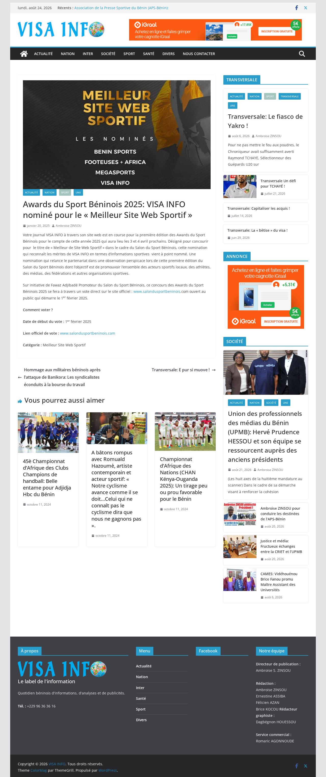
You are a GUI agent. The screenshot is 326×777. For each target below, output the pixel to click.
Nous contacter (199, 53)
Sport (129, 53)
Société (108, 53)
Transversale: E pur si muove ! (181, 370)
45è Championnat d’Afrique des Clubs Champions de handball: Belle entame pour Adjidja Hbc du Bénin (47, 478)
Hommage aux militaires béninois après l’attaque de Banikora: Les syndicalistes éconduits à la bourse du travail (62, 377)
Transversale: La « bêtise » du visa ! (257, 230)
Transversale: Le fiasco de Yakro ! (265, 121)
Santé (148, 53)
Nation (68, 53)
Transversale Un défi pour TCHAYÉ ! (278, 183)
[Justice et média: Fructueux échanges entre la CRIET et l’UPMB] (239, 550)
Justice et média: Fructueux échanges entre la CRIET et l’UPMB (281, 546)
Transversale (290, 96)
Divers (168, 53)
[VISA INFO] (24, 54)
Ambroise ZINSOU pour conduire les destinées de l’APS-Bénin (280, 513)
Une (78, 192)
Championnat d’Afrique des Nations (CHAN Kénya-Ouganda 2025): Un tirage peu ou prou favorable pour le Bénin (183, 479)
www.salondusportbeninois (156, 291)
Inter (88, 53)
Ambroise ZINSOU (69, 225)
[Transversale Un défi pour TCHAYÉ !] (239, 187)
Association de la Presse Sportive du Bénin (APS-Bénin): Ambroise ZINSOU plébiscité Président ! (121, 10)
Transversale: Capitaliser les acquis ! (258, 208)
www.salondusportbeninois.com (87, 333)
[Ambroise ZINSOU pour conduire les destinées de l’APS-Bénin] (239, 517)
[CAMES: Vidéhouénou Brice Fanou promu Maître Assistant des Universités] (239, 585)
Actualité (43, 53)
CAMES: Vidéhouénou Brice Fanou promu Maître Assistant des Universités (279, 581)
